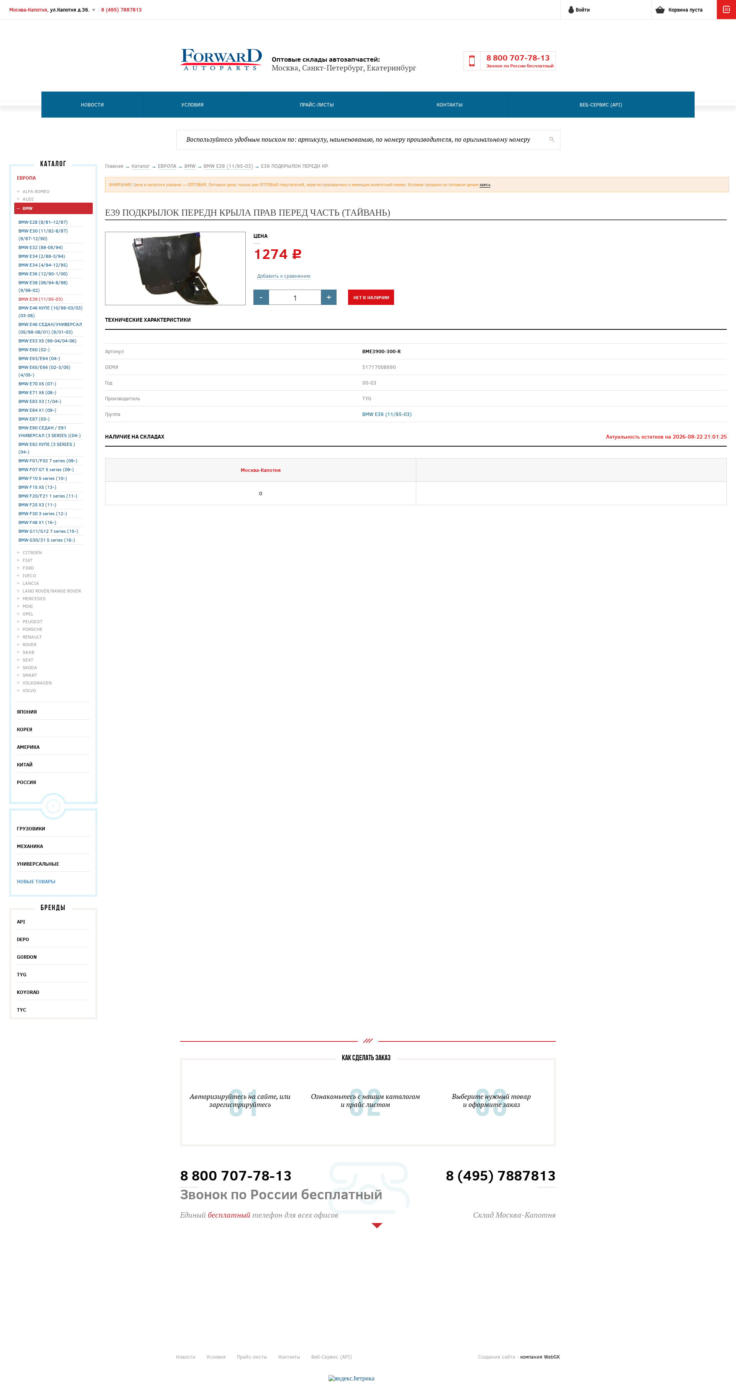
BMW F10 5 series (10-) (42, 478)
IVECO (29, 575)
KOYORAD (28, 992)
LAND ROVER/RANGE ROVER (52, 591)
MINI (28, 606)
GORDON (27, 956)
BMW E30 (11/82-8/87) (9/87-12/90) (43, 234)
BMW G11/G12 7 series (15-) (48, 531)
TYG (21, 974)
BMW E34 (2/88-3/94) (41, 256)
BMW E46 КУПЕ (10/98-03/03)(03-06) (50, 311)
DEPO (23, 939)
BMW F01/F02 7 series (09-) (47, 460)
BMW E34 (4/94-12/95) (43, 265)
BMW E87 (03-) (34, 419)
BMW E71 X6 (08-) (37, 392)
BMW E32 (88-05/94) (40, 247)
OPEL (28, 614)
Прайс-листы (317, 104)
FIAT (28, 560)
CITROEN (32, 552)
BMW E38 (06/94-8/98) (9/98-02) (43, 286)
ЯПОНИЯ (27, 711)
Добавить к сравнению (283, 275)
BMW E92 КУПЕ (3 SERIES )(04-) (46, 448)
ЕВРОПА (26, 177)
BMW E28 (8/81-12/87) (43, 222)
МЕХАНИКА (30, 846)
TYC (21, 1009)
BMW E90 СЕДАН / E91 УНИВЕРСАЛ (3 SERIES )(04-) (49, 431)
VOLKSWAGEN (37, 682)
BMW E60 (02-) (34, 349)
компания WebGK (540, 1356)
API (21, 921)
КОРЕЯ (24, 729)
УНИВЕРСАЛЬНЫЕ (38, 863)
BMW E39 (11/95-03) (40, 299)
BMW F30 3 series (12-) (42, 513)
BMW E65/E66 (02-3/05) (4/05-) (44, 371)
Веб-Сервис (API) (601, 104)
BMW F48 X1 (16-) (37, 522)
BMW (28, 208)
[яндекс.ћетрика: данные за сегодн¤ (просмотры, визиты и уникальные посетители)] (352, 1378)
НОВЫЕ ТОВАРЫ (36, 881)
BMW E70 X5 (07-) (37, 383)
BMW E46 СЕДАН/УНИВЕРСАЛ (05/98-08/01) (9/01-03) (50, 328)
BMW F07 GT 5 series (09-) (46, 469)
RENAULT (32, 637)
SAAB (28, 652)
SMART (30, 675)
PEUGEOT (33, 621)
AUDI (28, 199)
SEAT (28, 660)
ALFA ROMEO (36, 191)
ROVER (29, 644)
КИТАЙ (25, 764)
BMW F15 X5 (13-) (37, 487)
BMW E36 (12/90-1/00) (43, 273)
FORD (28, 568)
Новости (92, 104)
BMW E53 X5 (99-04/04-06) (47, 340)
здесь (485, 184)
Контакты (450, 104)
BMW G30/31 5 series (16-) (46, 540)
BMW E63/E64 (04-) (39, 358)
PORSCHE (33, 629)
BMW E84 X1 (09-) (37, 410)
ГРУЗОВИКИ (31, 828)
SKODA (30, 667)
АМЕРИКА (28, 746)
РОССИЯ (26, 782)
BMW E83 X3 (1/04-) (39, 401)
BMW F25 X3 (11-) (37, 504)
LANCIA (31, 583)
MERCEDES (34, 598)
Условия (192, 104)
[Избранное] (726, 17)
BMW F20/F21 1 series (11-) (47, 496)
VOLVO (29, 690)
